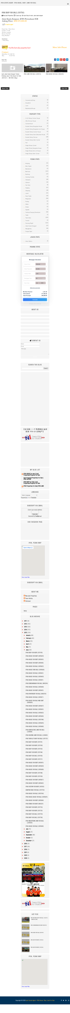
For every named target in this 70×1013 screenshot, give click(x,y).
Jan (37, 283)
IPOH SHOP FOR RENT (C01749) (34, 776)
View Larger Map (26, 577)
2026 (42, 283)
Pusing (27, 201)
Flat (26, 142)
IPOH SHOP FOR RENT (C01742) (34, 749)
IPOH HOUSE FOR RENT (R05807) (35, 706)
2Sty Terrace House (30, 121)
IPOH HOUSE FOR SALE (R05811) (34, 680)
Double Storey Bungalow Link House (35, 129)
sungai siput (28, 231)
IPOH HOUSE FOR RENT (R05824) (35, 716)
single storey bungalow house (33, 148)
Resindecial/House (30, 108)
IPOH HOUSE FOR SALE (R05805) (35, 723)
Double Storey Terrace (31, 137)
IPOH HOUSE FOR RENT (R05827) (35, 780)
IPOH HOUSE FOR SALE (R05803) (35, 676)
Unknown (28, 601)
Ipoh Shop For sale (28, 15)
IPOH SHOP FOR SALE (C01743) (34, 756)
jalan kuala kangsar (38, 15)
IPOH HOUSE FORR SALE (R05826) (35, 670)
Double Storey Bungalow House (33, 126)
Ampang (27, 163)
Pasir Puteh (28, 196)
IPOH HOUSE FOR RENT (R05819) (35, 659)
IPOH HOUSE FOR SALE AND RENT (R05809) (35, 701)
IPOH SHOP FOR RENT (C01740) (34, 745)
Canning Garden (29, 177)
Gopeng (27, 188)
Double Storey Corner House (33, 132)
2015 (25, 632)
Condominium (29, 123)
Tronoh (27, 220)
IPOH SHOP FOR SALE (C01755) (34, 814)
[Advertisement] (21, 8)
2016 (25, 843)
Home (25, 611)
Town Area (28, 218)
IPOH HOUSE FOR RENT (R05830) (35, 766)
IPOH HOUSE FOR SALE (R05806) (35, 726)
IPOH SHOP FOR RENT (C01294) (37, 947)
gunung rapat (29, 223)
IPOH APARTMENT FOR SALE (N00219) (36, 694)
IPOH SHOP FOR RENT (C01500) (37, 940)
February (29, 638)
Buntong (27, 174)
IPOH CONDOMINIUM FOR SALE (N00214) (37, 683)
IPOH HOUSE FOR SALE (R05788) (35, 719)
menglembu (28, 228)
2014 (25, 630)
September (29, 835)
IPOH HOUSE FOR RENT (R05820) (35, 656)
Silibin (27, 204)
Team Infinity (29, 598)
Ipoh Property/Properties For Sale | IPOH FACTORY (33, 478)
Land (26, 105)
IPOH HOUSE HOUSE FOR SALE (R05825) (37, 797)
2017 (25, 846)
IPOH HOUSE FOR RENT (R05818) (35, 663)
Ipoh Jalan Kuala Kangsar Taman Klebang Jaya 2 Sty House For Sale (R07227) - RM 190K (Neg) (11, 76)
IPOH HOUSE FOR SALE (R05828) (35, 769)
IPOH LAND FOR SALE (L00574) (32, 74)
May (27, 647)
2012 (25, 624)
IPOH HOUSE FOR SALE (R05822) (35, 666)
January (28, 635)
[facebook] (61, 1000)
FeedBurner (38, 516)
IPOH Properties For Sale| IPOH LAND (34, 486)
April (27, 644)
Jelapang (27, 190)
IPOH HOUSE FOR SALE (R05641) (37, 932)
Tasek (26, 215)
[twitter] (63, 1000)
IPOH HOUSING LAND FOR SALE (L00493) (37, 735)
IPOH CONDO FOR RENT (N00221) (34, 804)
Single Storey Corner (30, 145)
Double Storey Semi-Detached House (35, 134)
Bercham (27, 171)
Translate (33, 498)
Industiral (27, 103)
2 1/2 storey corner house (32, 118)
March (28, 641)
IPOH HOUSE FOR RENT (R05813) (35, 690)
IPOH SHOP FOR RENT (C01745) (34, 652)
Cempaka (27, 180)
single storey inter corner (32, 153)
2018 (25, 849)
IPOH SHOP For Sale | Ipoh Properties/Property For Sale (32, 482)
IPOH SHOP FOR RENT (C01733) (34, 810)
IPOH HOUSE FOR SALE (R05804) (35, 687)
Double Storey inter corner (32, 140)
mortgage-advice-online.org (35, 303)
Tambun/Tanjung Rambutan (32, 212)
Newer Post (5, 88)
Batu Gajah (28, 166)
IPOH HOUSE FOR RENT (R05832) (35, 783)
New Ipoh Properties (31, 596)
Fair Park (27, 185)
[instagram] (69, 1000)
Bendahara (28, 169)
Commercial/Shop (30, 100)
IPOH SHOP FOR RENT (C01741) (34, 742)
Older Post (64, 88)
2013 (25, 627)
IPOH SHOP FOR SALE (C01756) (34, 817)
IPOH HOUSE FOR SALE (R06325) (55, 74)
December (29, 841)
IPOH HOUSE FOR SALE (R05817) (35, 697)
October (28, 838)
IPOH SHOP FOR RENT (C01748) (34, 773)
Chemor (27, 182)
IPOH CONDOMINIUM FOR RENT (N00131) (39, 925)
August (28, 832)
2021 (25, 852)
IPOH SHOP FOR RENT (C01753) (34, 807)
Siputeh (27, 209)
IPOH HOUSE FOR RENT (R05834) (35, 800)
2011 (25, 621)
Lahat (26, 193)
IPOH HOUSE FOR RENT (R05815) (35, 762)
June (27, 650)
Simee (27, 207)
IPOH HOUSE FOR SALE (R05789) (35, 793)
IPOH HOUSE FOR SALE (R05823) (35, 713)
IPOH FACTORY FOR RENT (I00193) (35, 786)
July (27, 829)
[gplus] (66, 1000)
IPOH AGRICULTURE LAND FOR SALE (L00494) (35, 731)
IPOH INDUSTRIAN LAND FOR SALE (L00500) (35, 822)
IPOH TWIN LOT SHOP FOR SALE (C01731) (37, 738)
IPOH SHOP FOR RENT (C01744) (34, 752)
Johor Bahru (28, 241)
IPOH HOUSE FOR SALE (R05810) (35, 709)
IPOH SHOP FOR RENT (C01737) (34, 759)
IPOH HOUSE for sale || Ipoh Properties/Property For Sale (32, 474)
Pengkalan (28, 199)
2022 (25, 855)
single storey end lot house (33, 151)
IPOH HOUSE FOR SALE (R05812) (35, 673)
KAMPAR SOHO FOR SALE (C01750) (35, 790)
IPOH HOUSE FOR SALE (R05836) (35, 826)
